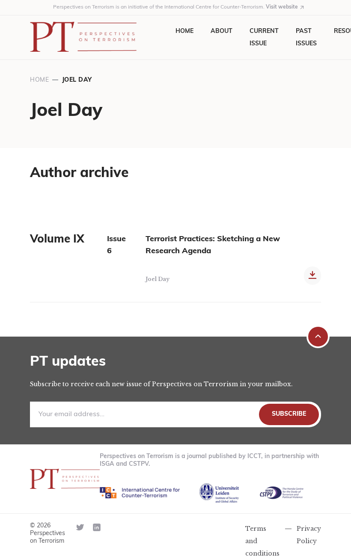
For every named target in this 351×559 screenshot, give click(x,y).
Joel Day (158, 279)
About (221, 31)
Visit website (282, 7)
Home (184, 31)
